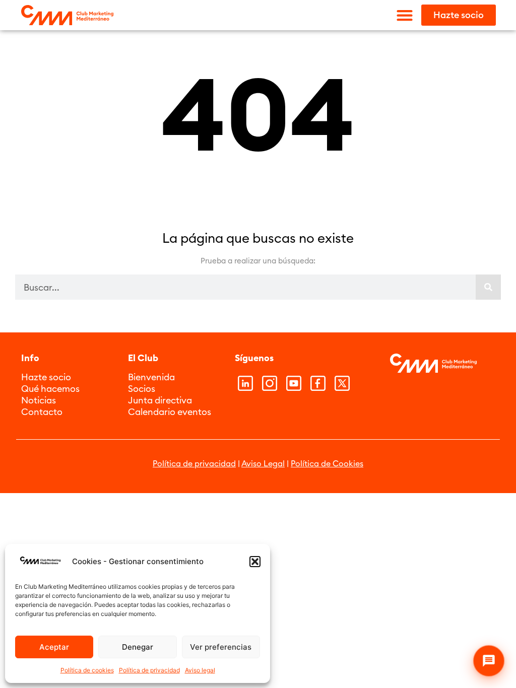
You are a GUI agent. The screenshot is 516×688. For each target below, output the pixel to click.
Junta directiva (160, 400)
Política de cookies (87, 670)
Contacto (41, 412)
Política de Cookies (327, 463)
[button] (255, 562)
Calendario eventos (169, 412)
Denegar (137, 647)
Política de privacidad (149, 670)
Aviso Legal (263, 463)
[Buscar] (488, 287)
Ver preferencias (220, 647)
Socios (141, 388)
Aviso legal (200, 670)
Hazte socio (46, 377)
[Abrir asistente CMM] (489, 661)
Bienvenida (151, 377)
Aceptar (54, 647)
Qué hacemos (50, 388)
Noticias (38, 400)
